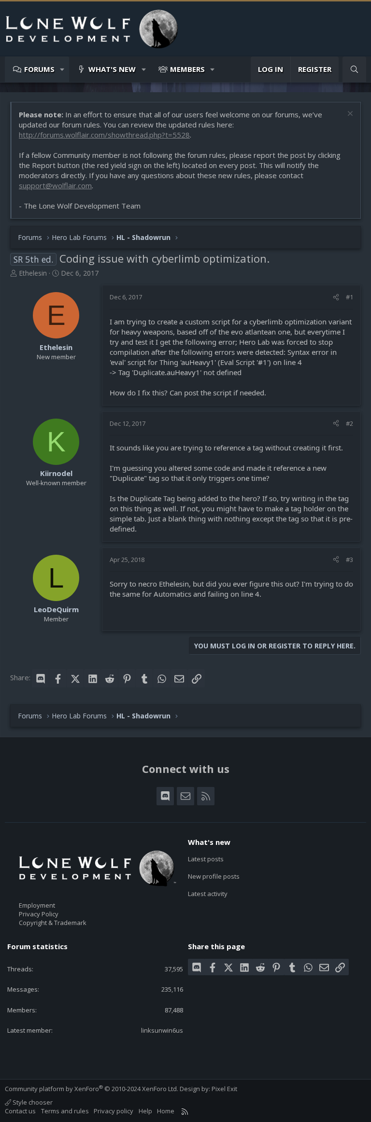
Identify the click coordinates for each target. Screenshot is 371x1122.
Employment (37, 905)
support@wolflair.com (55, 185)
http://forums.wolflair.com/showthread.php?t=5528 (104, 135)
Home (165, 1111)
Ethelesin (33, 273)
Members (187, 69)
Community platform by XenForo (91, 1088)
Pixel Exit (224, 1088)
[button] (63, 69)
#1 (349, 297)
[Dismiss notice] (349, 115)
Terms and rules (65, 1111)
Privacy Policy (38, 914)
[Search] (354, 69)
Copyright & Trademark (52, 922)
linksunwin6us (162, 1030)
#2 (349, 423)
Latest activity (208, 893)
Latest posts (206, 859)
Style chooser (32, 1102)
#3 (349, 559)
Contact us (20, 1111)
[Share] (335, 297)
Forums (39, 69)
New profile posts (214, 876)
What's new (112, 69)
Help (145, 1111)
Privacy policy (113, 1111)
